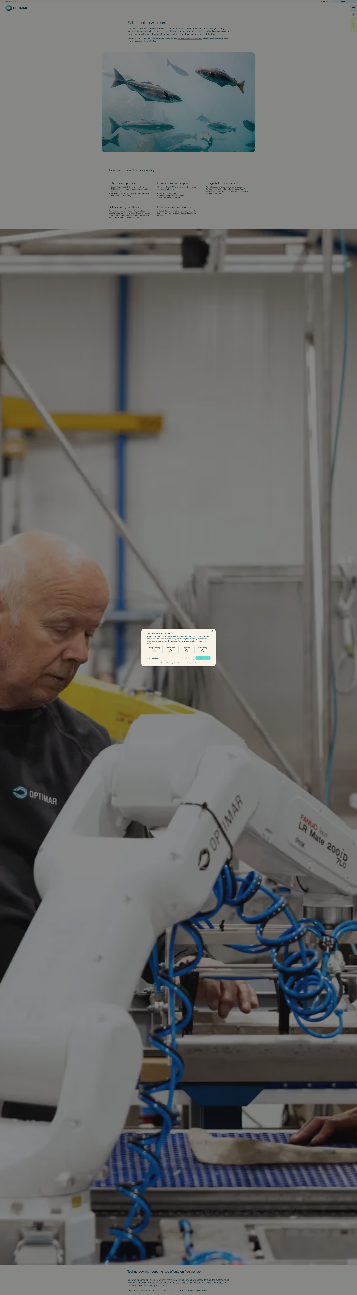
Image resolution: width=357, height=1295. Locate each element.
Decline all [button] (186, 658)
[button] (152, 658)
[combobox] (212, 631)
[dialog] (178, 647)
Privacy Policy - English (168, 663)
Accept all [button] (203, 658)
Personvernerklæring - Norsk (187, 663)
